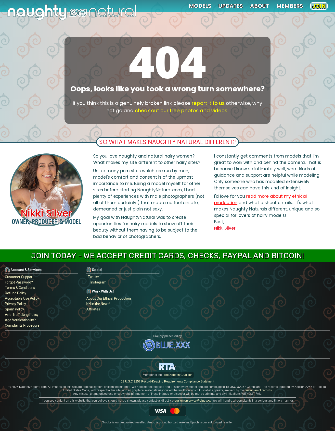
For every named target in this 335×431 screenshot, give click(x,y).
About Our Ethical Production (108, 298)
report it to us (208, 103)
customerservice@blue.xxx (193, 400)
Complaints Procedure (22, 325)
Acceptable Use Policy (22, 298)
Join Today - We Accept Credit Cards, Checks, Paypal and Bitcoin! (167, 255)
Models (200, 6)
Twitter (92, 277)
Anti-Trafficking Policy (22, 315)
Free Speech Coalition (178, 375)
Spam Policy (14, 309)
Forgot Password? (19, 282)
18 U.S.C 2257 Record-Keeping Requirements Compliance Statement (167, 381)
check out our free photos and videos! (182, 110)
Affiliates (93, 309)
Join (319, 6)
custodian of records (258, 390)
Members (289, 6)
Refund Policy (15, 293)
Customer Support (19, 277)
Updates (231, 6)
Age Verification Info (21, 320)
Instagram (97, 282)
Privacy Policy (15, 304)
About (259, 6)
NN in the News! (98, 304)
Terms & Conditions (20, 288)
